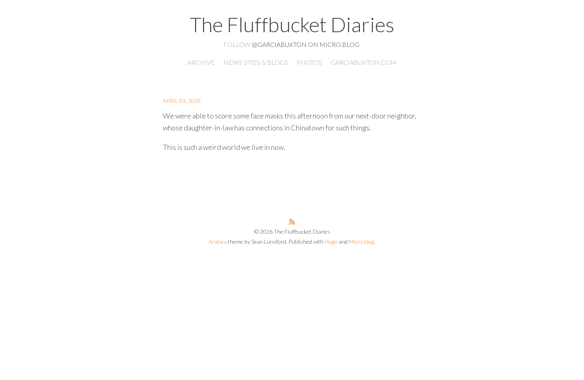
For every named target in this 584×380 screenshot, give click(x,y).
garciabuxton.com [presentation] (363, 62)
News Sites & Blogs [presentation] (255, 62)
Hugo (331, 241)
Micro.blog (361, 241)
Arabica (218, 241)
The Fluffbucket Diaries (292, 24)
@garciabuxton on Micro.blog (306, 44)
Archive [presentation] (201, 62)
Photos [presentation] (309, 62)
